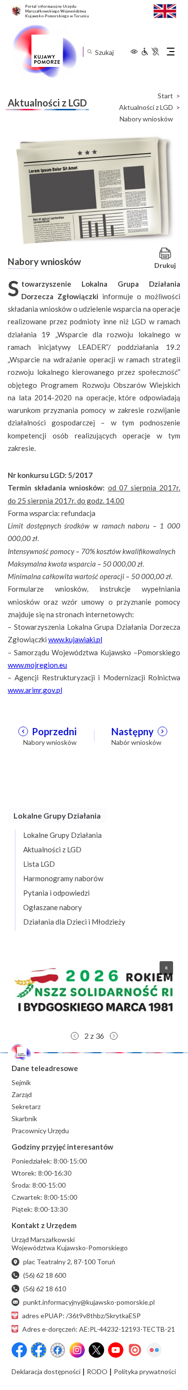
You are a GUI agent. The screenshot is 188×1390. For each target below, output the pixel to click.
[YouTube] (115, 1350)
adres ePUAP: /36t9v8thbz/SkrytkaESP (81, 1315)
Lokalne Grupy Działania (62, 835)
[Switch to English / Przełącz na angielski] (164, 9)
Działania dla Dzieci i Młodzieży (74, 921)
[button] (94, 990)
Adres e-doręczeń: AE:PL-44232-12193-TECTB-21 (98, 1329)
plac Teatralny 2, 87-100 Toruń (69, 1262)
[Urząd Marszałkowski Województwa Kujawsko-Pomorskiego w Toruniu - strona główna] (44, 51)
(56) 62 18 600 (44, 1275)
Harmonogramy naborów (63, 878)
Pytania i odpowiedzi (56, 892)
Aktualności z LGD (146, 107)
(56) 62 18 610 (44, 1288)
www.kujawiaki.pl (75, 639)
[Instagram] (77, 1350)
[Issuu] (135, 1350)
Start (165, 96)
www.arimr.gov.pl (35, 690)
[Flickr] (154, 1350)
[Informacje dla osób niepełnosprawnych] (150, 51)
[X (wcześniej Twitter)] (96, 1350)
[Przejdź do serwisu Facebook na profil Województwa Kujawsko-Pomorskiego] (19, 1350)
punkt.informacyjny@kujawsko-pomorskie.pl (89, 1302)
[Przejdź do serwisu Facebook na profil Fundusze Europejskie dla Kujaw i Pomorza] (38, 1350)
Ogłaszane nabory (52, 907)
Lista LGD (39, 864)
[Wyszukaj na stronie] (89, 52)
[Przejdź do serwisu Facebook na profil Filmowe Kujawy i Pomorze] (58, 1350)
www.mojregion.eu (37, 665)
